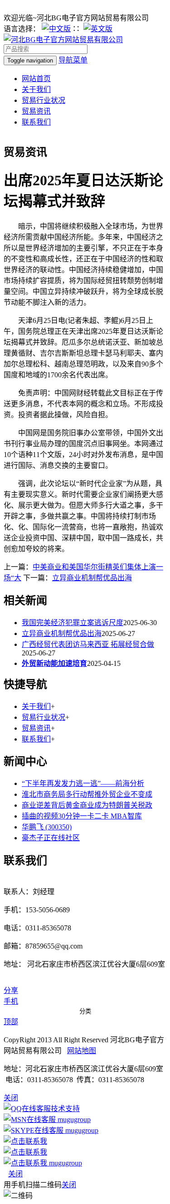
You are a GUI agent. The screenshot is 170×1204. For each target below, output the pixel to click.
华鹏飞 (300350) (47, 827)
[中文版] (56, 29)
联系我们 (36, 122)
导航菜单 (72, 60)
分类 (85, 1011)
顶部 (11, 1022)
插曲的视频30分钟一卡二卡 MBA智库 (82, 816)
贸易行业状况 (43, 100)
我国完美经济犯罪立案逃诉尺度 (72, 622)
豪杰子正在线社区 (51, 838)
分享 (11, 990)
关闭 (15, 1174)
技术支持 (65, 1108)
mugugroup (73, 1119)
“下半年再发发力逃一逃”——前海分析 (83, 783)
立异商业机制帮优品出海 (92, 578)
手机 (11, 1001)
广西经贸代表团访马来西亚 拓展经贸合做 (88, 644)
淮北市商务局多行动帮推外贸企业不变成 (87, 794)
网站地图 (81, 1051)
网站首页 (36, 78)
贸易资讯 (36, 111)
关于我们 (36, 89)
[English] (97, 29)
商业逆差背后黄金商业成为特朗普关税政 (87, 805)
